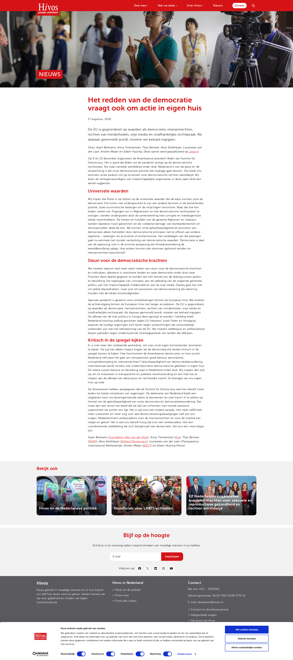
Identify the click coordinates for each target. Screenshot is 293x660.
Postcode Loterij (125, 600)
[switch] (110, 653)
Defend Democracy (133, 441)
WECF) (147, 445)
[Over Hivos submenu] (202, 5)
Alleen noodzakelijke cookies (246, 647)
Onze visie (122, 595)
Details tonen (184, 654)
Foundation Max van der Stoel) (129, 437)
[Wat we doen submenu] (176, 5)
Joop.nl (194, 151)
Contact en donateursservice (210, 609)
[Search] (253, 6)
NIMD (92, 441)
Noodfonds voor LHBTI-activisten (143, 508)
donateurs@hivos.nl (210, 602)
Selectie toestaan (247, 638)
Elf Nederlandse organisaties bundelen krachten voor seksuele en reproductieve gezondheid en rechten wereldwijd (220, 502)
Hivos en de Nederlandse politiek (68, 508)
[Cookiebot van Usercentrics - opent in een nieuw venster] (40, 654)
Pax (177, 437)
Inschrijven (172, 556)
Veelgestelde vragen (204, 614)
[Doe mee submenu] (147, 5)
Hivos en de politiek (128, 589)
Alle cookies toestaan (246, 629)
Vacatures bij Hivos (203, 620)
